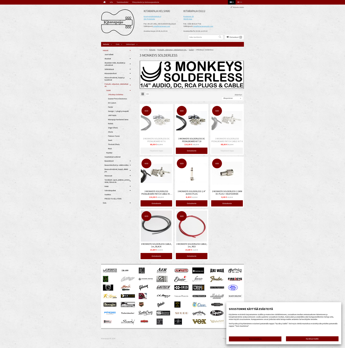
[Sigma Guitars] (199, 314)
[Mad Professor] (199, 296)
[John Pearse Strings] (233, 290)
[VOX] (199, 323)
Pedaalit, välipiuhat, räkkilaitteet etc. (116, 85)
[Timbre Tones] (160, 324)
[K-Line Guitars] (110, 298)
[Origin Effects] (217, 306)
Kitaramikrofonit (111, 73)
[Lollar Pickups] (181, 298)
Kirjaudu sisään (238, 7)
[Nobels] (161, 307)
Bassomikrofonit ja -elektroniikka (117, 165)
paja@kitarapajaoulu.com (203, 26)
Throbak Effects (114, 144)
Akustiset (108, 59)
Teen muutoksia (255, 339)
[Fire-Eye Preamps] (235, 280)
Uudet (108, 90)
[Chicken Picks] (105, 281)
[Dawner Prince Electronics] (146, 279)
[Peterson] (110, 315)
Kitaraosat (108, 176)
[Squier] (217, 315)
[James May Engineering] (217, 288)
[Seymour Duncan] (163, 314)
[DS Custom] (162, 281)
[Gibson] (144, 290)
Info (111, 2)
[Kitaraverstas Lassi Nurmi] (143, 298)
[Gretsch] (164, 289)
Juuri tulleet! (109, 54)
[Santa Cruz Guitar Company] (146, 315)
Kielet (106, 186)
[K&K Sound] (128, 297)
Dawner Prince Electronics (117, 99)
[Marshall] (217, 298)
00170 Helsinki (149, 19)
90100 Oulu (187, 19)
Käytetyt (109, 153)
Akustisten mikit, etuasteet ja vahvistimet (115, 64)
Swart (110, 140)
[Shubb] (181, 314)
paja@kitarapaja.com (161, 26)
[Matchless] (235, 297)
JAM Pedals (112, 115)
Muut (110, 148)
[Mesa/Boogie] (110, 307)
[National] (141, 307)
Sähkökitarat (109, 69)
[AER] (162, 273)
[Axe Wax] (217, 272)
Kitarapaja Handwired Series (118, 119)
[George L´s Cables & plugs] (126, 290)
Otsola (110, 132)
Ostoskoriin (191, 150)
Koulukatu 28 (188, 16)
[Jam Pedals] (198, 290)
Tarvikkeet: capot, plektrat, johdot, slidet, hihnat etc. (117, 181)
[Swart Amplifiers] (128, 323)
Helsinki (106, 44)
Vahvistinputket (110, 190)
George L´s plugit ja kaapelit (118, 111)
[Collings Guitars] (128, 281)
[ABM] (142, 273)
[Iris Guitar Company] (181, 289)
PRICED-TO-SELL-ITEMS (113, 199)
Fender (110, 107)
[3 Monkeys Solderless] (110, 272)
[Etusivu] (104, 2)
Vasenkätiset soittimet (112, 157)
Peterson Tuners (114, 136)
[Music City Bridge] (128, 306)
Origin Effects (113, 128)
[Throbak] (144, 324)
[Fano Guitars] (197, 281)
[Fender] (216, 281)
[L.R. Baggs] (164, 297)
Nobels (110, 123)
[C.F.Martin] (235, 273)
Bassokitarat (109, 161)
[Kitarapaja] (118, 22)
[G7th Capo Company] (108, 290)
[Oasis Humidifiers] (199, 306)
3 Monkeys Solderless (115, 94)
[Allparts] (181, 272)
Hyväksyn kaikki (312, 339)
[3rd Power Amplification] (125, 273)
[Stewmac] (107, 324)
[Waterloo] (217, 322)
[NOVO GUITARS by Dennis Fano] (177, 307)
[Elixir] (180, 281)
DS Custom (112, 103)
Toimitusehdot (122, 2)
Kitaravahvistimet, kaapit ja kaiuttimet (115, 78)
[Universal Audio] (178, 324)
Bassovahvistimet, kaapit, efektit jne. (116, 170)
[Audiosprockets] (198, 273)
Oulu (117, 44)
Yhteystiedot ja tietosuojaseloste (145, 2)
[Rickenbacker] (128, 313)
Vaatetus (108, 194)
